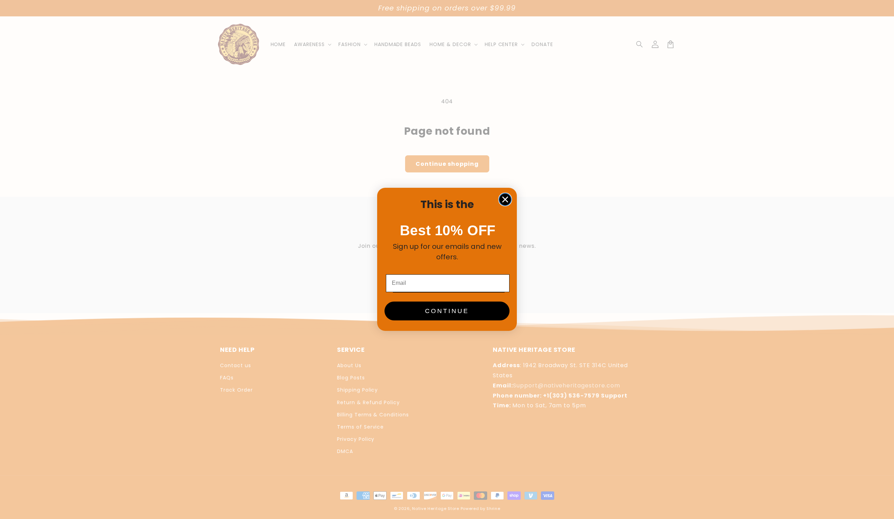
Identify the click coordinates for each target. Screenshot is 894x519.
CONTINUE (447, 311)
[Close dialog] (505, 199)
